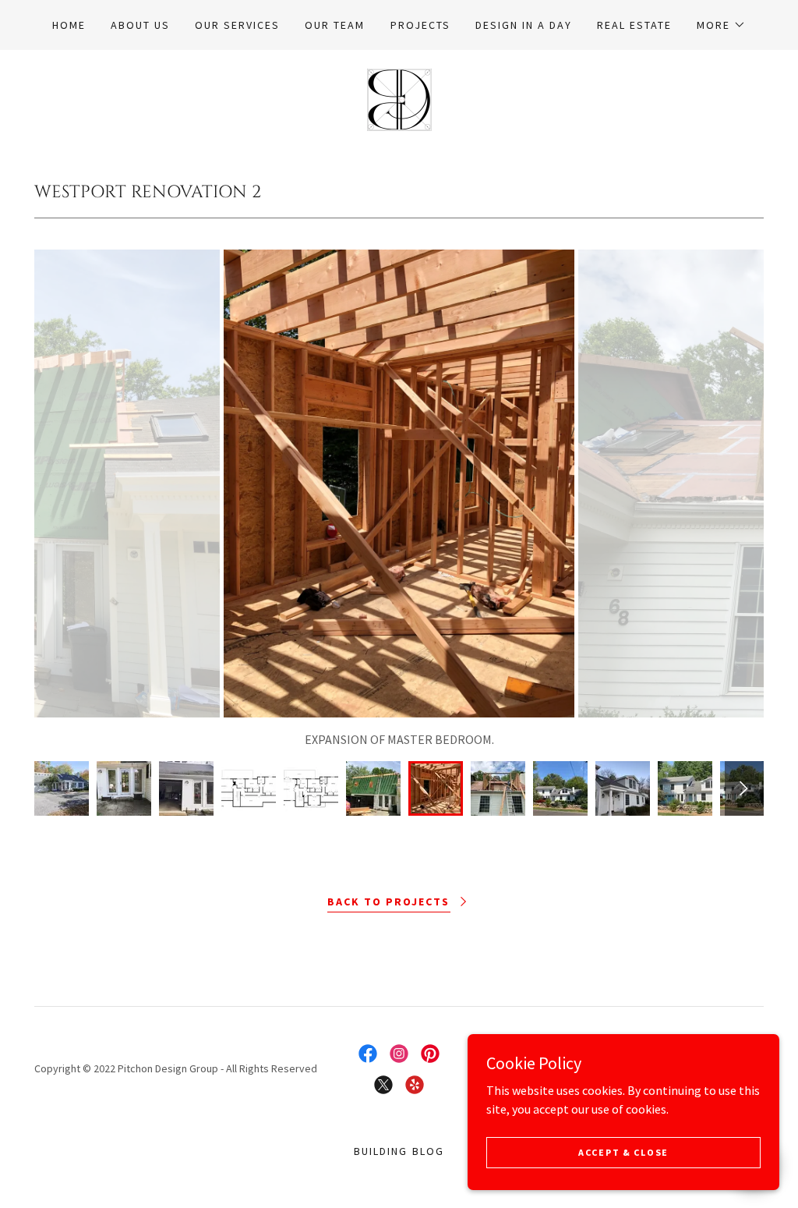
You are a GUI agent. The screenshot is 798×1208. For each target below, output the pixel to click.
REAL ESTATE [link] (634, 25)
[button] (721, 25)
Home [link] (69, 25)
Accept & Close (623, 1152)
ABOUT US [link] (140, 25)
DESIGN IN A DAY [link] (523, 25)
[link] (399, 98)
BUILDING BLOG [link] (398, 1151)
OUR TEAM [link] (335, 25)
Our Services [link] (237, 25)
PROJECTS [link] (420, 25)
